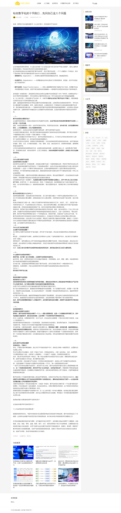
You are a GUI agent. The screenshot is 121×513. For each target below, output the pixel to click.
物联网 (93, 161)
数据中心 (88, 156)
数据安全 (101, 156)
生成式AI (98, 161)
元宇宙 (101, 145)
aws (93, 137)
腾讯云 (94, 164)
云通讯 (98, 143)
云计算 (93, 143)
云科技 (87, 143)
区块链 (87, 148)
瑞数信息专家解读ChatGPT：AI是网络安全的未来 (46, 462)
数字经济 (102, 153)
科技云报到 (17, 510)
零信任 (94, 167)
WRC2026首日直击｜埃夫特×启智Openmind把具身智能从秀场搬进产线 (101, 36)
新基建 (93, 159)
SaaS (106, 137)
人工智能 (46, 3)
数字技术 (95, 153)
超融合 (103, 164)
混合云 (87, 161)
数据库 (87, 159)
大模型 (98, 148)
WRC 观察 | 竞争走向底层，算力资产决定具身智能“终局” (101, 26)
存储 (103, 148)
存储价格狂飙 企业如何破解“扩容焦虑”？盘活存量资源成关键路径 (23, 485)
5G (86, 137)
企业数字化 (23, 436)
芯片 (99, 164)
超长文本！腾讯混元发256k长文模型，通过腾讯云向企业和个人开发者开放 (68, 463)
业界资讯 (55, 3)
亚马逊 (103, 143)
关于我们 (76, 3)
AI (89, 137)
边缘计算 (88, 167)
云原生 (94, 140)
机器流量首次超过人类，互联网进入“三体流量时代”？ (101, 46)
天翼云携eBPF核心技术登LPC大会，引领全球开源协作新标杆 (46, 484)
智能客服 (104, 159)
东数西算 (88, 140)
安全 (87, 151)
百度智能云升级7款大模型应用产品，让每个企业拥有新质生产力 (23, 463)
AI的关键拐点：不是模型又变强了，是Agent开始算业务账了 (68, 484)
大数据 (93, 148)
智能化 (98, 159)
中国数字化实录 (65, 3)
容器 (91, 151)
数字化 (29, 436)
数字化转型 (89, 153)
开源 (95, 151)
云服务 (104, 140)
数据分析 (94, 156)
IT (102, 137)
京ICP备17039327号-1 (26, 510)
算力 (104, 161)
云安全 (99, 140)
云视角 (39, 3)
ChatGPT (98, 137)
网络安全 (88, 164)
